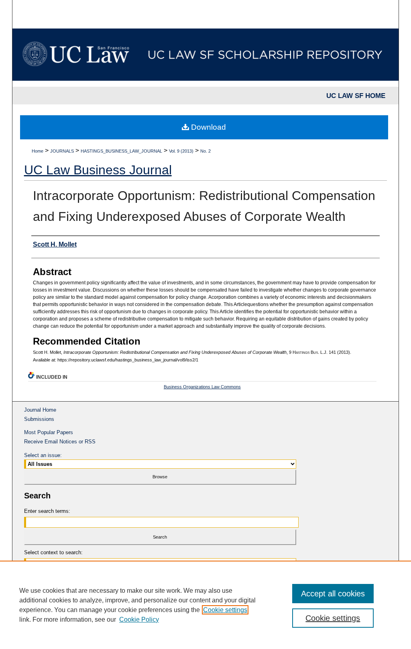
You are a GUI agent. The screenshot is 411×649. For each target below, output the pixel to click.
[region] (205, 605)
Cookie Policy (139, 619)
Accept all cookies (333, 593)
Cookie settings (225, 609)
